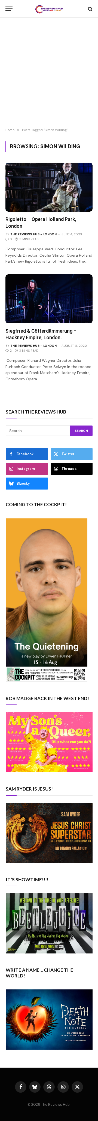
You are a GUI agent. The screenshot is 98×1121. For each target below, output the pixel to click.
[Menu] (9, 9)
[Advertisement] (49, 74)
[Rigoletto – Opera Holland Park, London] (49, 187)
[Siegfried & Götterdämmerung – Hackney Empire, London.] (49, 298)
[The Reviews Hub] (49, 9)
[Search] (90, 9)
